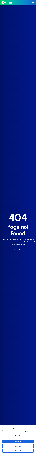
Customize (18, 446)
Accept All (18, 441)
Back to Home (18, 250)
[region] (18, 439)
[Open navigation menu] (33, 2)
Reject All (18, 450)
